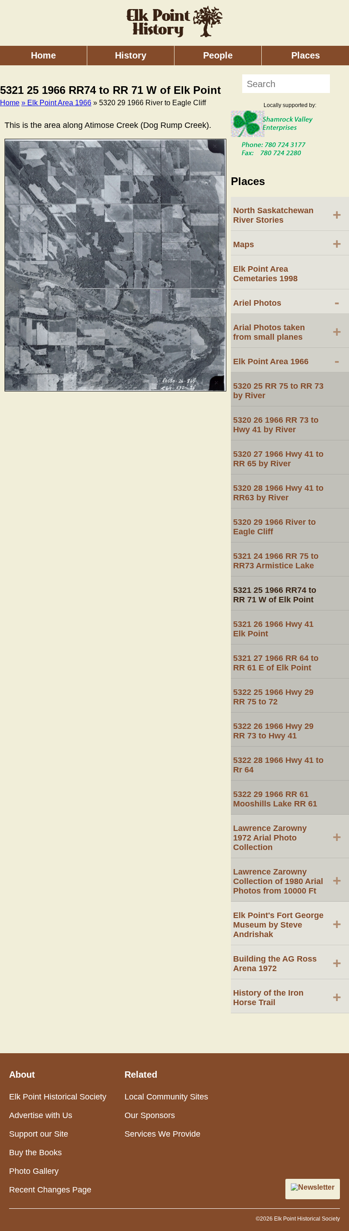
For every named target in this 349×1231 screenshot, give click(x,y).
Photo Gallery (34, 1171)
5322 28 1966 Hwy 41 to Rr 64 (278, 765)
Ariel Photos (286, 302)
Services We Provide (162, 1133)
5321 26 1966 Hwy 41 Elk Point (273, 629)
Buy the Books (35, 1152)
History (130, 55)
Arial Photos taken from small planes (287, 332)
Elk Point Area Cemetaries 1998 (265, 273)
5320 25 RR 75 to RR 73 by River (278, 390)
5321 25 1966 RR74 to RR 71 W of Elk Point (274, 595)
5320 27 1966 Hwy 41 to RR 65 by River (278, 458)
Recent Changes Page (50, 1189)
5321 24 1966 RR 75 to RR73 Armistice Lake (276, 561)
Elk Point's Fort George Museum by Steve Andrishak (287, 925)
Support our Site (38, 1133)
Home (43, 55)
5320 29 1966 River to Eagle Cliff (274, 527)
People (218, 55)
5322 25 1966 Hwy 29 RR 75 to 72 (273, 697)
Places (305, 55)
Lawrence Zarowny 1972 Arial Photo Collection (287, 838)
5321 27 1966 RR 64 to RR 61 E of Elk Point (276, 663)
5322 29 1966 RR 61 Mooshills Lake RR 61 (275, 799)
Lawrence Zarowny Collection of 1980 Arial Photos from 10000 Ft (287, 881)
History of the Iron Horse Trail (287, 997)
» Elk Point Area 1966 (56, 103)
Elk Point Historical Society (57, 1096)
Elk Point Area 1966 (286, 360)
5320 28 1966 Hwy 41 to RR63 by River (278, 493)
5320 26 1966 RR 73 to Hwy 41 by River (276, 424)
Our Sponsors (150, 1115)
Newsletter (316, 1187)
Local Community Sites (166, 1096)
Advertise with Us (40, 1115)
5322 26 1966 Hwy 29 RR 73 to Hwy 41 (273, 731)
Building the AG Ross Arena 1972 (287, 963)
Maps (287, 243)
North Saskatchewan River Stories (287, 215)
